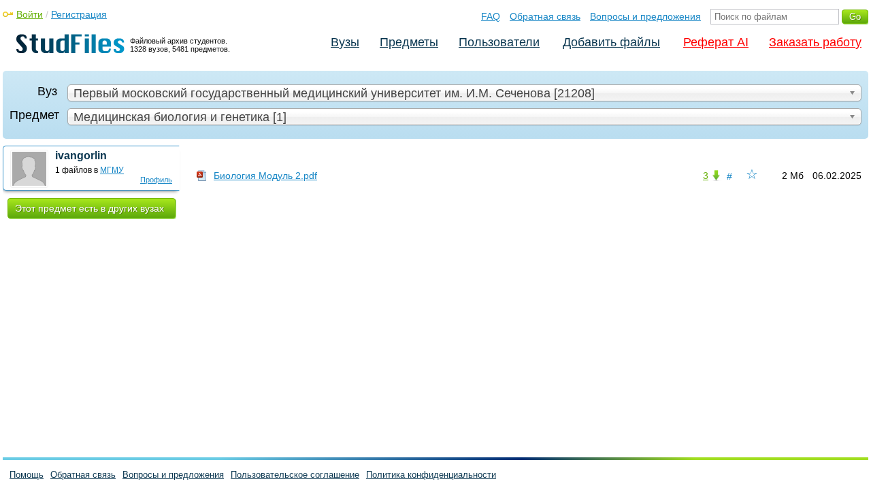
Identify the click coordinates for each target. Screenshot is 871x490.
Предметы (409, 42)
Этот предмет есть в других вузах (89, 208)
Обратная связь (545, 16)
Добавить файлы (611, 42)
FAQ (490, 16)
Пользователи (499, 42)
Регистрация (79, 14)
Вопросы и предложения (645, 16)
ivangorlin (81, 155)
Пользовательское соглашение (295, 475)
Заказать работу (815, 42)
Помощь (27, 475)
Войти (29, 14)
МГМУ (112, 170)
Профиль (156, 180)
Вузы (345, 42)
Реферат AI (716, 42)
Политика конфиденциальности (431, 475)
